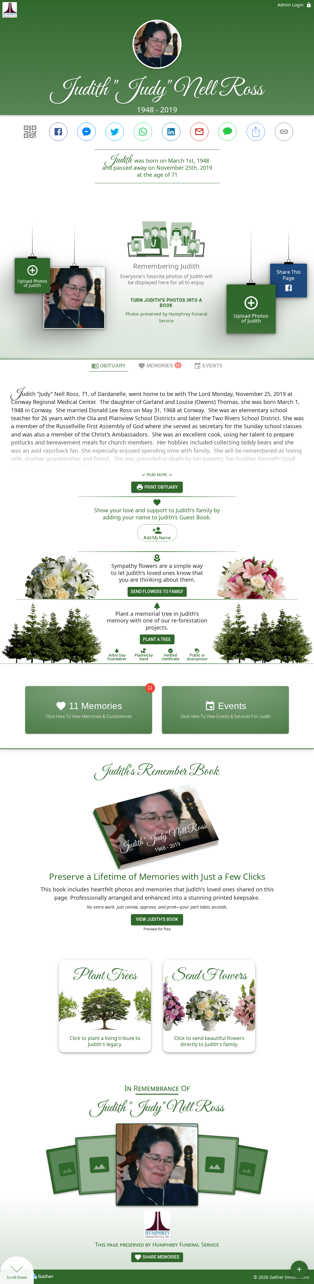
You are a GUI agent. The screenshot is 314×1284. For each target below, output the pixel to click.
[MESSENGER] (86, 131)
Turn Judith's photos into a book (166, 303)
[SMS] (227, 131)
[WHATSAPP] (143, 131)
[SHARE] (256, 131)
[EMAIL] (199, 131)
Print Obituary (161, 487)
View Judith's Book (157, 919)
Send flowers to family (157, 591)
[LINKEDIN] (171, 131)
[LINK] (284, 131)
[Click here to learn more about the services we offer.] (157, 1225)
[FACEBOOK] (58, 131)
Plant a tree (157, 639)
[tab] (108, 365)
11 (150, 687)
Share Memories (160, 1257)
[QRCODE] (30, 131)
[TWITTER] (114, 131)
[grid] (157, 281)
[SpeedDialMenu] (299, 1269)
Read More (157, 475)
